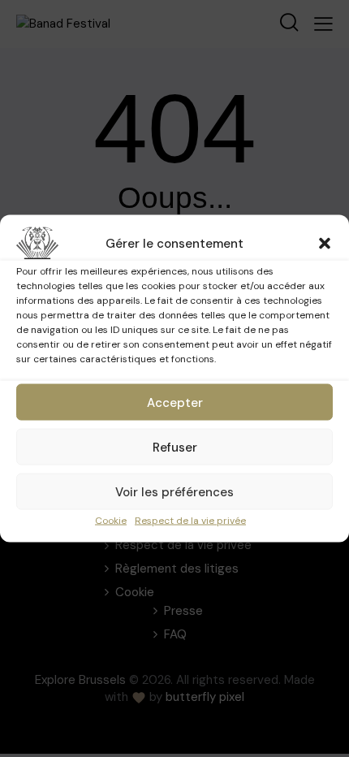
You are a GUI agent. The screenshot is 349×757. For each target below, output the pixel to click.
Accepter (175, 402)
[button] (325, 244)
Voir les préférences (174, 491)
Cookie (111, 520)
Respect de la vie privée (190, 520)
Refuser (175, 447)
